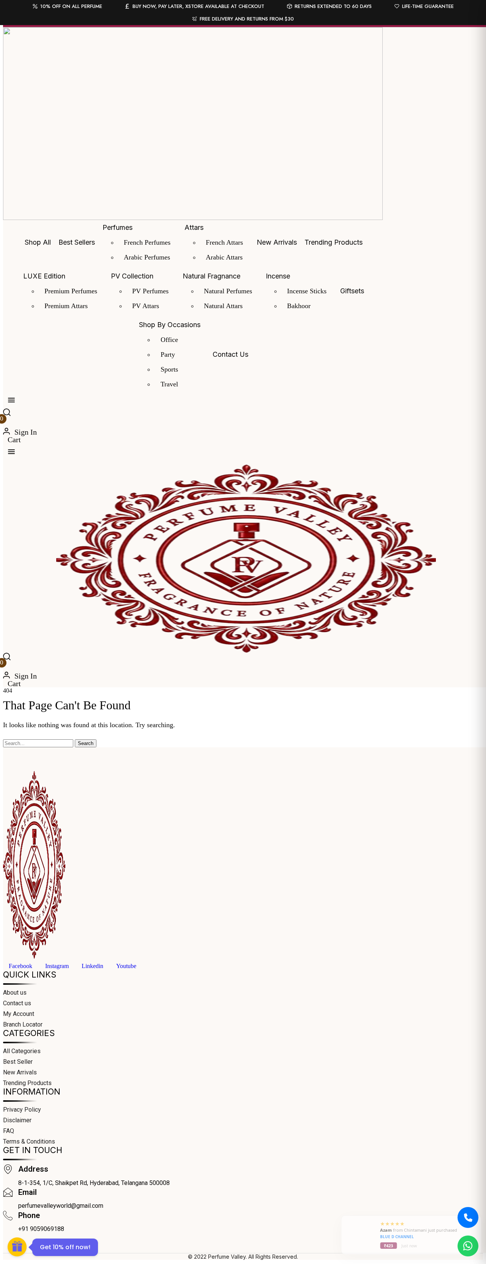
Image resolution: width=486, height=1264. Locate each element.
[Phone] (8, 1216)
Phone (29, 1215)
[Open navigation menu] (11, 400)
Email (27, 1192)
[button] (7, 413)
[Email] (8, 1193)
